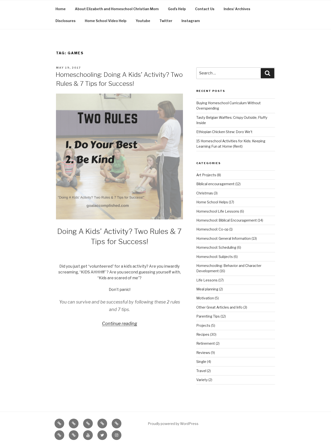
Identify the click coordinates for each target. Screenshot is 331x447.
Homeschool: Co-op (212, 229)
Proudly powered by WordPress (173, 424)
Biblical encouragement (215, 184)
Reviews (203, 353)
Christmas (204, 193)
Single (201, 361)
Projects (203, 325)
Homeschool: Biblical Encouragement (226, 220)
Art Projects (206, 175)
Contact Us (204, 9)
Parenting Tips (208, 316)
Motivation (205, 298)
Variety (202, 380)
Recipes (202, 334)
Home (60, 9)
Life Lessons (207, 280)
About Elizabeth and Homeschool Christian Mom (117, 9)
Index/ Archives (237, 9)
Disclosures (65, 21)
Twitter (165, 21)
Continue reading (119, 323)
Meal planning (207, 289)
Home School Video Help (105, 21)
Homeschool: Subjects (214, 257)
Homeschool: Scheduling (216, 247)
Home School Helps (212, 202)
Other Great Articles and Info (219, 307)
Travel (201, 371)
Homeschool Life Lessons (217, 211)
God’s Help (177, 9)
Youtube (143, 21)
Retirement (205, 343)
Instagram (190, 21)
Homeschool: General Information (223, 238)
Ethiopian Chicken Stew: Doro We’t (224, 132)
